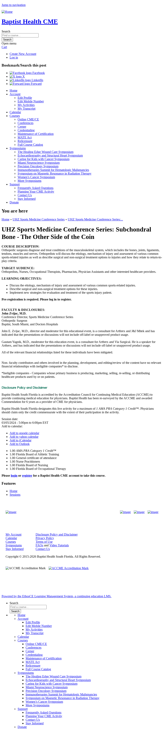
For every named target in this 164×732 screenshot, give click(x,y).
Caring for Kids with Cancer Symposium (43, 159)
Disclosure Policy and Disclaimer (57, 534)
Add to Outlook (20, 444)
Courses (15, 115)
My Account (13, 534)
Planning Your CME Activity (36, 191)
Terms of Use (44, 541)
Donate (14, 202)
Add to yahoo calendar (24, 436)
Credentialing (26, 130)
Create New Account (23, 54)
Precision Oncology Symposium (38, 166)
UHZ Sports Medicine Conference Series (39, 219)
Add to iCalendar (20, 440)
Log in (14, 57)
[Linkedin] (153, 512)
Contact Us (25, 195)
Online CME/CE (28, 119)
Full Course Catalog (30, 144)
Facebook (38, 73)
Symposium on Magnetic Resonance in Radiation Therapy (54, 173)
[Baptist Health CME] (11, 512)
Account (15, 94)
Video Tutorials (59, 545)
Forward (36, 83)
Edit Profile (25, 97)
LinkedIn (37, 80)
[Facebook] (125, 512)
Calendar (15, 112)
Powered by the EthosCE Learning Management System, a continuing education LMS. (56, 596)
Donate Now (69, 512)
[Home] (7, 11)
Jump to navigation (14, 5)
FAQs (39, 545)
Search (6, 31)
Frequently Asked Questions (35, 188)
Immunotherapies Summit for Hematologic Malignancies (53, 170)
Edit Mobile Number (31, 101)
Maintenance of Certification (36, 133)
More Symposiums (29, 180)
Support (15, 184)
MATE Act (25, 137)
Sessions (15, 494)
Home (13, 90)
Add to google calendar (24, 433)
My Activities (26, 105)
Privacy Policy (45, 538)
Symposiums (18, 148)
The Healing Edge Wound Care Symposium (45, 152)
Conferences (25, 123)
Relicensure (25, 141)
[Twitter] (139, 512)
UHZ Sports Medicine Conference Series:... (95, 219)
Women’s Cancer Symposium (36, 177)
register (27, 475)
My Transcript (26, 108)
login (14, 475)
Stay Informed (27, 198)
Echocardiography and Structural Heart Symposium (50, 155)
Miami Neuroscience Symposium (39, 162)
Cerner (22, 126)
